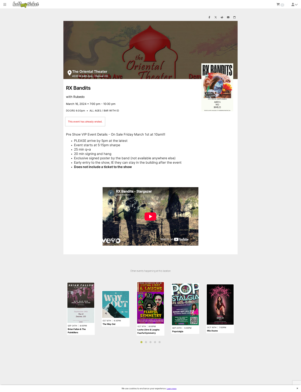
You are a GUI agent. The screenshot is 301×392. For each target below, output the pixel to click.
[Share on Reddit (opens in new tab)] (222, 17)
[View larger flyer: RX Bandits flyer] (217, 87)
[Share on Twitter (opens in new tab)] (215, 17)
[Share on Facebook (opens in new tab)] (209, 17)
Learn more (171, 388)
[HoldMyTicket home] (26, 4)
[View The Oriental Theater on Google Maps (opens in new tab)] (69, 73)
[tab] (141, 342)
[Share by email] (228, 17)
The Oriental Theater (89, 71)
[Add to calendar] (234, 17)
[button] (5, 4)
